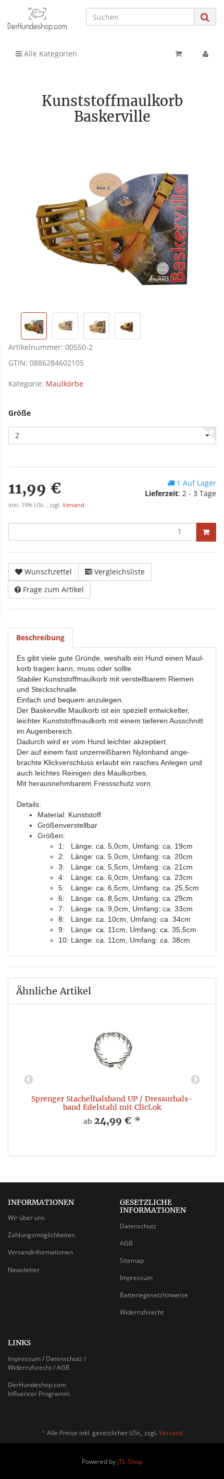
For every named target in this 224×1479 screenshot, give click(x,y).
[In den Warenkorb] (206, 532)
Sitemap (132, 1260)
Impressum (136, 1277)
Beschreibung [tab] (40, 637)
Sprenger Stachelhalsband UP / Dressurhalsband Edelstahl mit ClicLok (112, 1102)
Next (195, 1080)
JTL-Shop (129, 1461)
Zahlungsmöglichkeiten (41, 1234)
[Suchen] (205, 17)
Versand (73, 505)
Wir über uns (26, 1217)
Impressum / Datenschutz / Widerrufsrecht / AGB (47, 1363)
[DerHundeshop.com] (37, 19)
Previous (28, 1080)
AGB (126, 1243)
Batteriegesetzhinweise (154, 1294)
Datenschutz (138, 1226)
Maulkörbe (64, 384)
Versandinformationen (40, 1252)
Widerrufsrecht (142, 1312)
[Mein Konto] (205, 53)
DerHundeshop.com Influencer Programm (39, 1389)
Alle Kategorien (49, 53)
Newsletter (24, 1269)
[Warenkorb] (178, 53)
